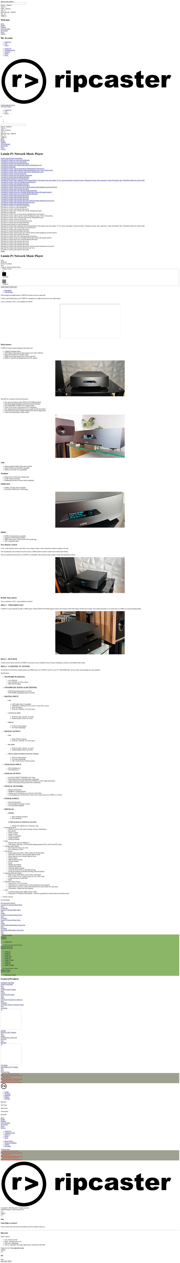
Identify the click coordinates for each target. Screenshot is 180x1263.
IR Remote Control (10, 975)
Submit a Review (8, 897)
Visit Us (3, 34)
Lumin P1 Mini (9, 960)
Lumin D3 (7, 963)
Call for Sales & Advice (8, 105)
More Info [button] (4, 1261)
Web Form (15, 1243)
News (2, 32)
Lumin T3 (7, 958)
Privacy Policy (8, 1141)
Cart (5, 43)
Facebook (7, 1093)
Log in (6, 45)
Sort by (3, 5)
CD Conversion (5, 29)
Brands (3, 25)
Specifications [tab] (8, 292)
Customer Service (9, 50)
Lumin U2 (7, 955)
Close (3, 1213)
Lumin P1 (7, 953)
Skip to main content (7, 1)
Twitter (6, 1092)
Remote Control (5, 970)
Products (3, 27)
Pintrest (6, 1097)
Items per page (5, 12)
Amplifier (3, 937)
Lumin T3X (8, 956)
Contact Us (7, 42)
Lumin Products (10, 158)
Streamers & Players (7, 947)
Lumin (3, 158)
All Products (18, 158)
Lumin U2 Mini (9, 965)
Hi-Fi (2, 24)
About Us (7, 52)
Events (6, 53)
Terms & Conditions (10, 1143)
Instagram (7, 1095)
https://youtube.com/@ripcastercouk (11, 1075)
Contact (6, 1144)
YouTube (7, 1098)
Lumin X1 (7, 951)
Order (2, 8)
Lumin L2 (7, 962)
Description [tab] (7, 290)
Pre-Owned (4, 30)
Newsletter (7, 1146)
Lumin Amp (8, 942)
